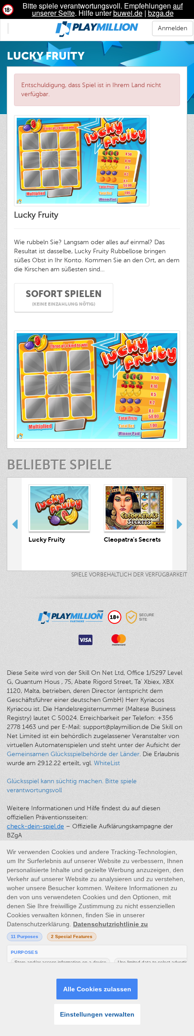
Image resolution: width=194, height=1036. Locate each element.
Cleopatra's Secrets (132, 539)
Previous (14, 524)
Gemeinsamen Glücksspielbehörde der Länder (73, 754)
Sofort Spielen (64, 298)
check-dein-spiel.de (35, 826)
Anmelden (172, 28)
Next (179, 524)
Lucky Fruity (46, 539)
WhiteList (107, 763)
